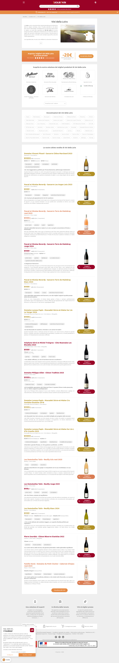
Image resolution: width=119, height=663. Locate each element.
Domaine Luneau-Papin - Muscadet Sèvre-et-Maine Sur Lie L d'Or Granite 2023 (49, 430)
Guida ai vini (32, 16)
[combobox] (55, 103)
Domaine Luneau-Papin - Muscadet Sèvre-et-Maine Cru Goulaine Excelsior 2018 (47, 401)
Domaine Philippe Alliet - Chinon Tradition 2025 (44, 373)
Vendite (25, 16)
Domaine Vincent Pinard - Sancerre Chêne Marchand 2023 (48, 153)
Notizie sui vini (90, 632)
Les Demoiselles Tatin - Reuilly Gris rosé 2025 (43, 459)
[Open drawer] (24, 2)
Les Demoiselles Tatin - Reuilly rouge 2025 (42, 484)
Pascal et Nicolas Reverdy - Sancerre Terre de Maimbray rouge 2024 (47, 245)
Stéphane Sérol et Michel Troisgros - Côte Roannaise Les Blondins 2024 (48, 344)
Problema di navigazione (64, 634)
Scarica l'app (51, 634)
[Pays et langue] (95, 2)
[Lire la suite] (40, 43)
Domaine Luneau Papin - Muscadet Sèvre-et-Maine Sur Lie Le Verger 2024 (48, 311)
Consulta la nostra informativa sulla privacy (12, 649)
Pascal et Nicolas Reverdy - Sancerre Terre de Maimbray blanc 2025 (47, 281)
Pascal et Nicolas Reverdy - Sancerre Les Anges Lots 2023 (48, 184)
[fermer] (117, 12)
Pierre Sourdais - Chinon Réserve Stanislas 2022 (44, 536)
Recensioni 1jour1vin (41, 634)
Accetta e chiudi (27, 654)
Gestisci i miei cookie (77, 633)
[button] (6, 659)
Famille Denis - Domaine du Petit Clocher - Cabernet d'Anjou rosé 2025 (49, 565)
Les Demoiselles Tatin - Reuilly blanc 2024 (41, 508)
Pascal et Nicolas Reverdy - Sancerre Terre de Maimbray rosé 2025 (47, 212)
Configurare (10, 654)
